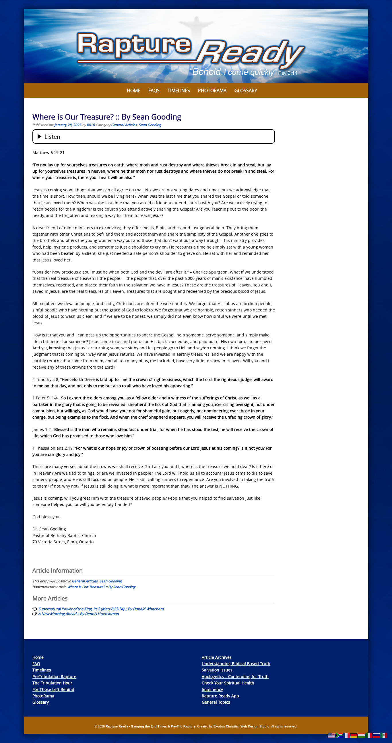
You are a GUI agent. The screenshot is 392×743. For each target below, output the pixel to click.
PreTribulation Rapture (54, 676)
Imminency (212, 689)
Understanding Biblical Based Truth (236, 663)
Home (133, 90)
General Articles (124, 124)
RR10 (91, 124)
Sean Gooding (150, 124)
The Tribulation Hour (52, 683)
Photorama (212, 90)
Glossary (245, 90)
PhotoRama (43, 695)
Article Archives (217, 657)
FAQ (36, 663)
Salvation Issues (217, 670)
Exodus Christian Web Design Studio (241, 726)
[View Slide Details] (196, 46)
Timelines (179, 90)
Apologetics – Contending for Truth (235, 676)
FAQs (154, 90)
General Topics (216, 702)
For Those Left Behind (53, 689)
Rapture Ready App (220, 695)
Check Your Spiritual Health (228, 683)
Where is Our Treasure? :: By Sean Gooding (101, 586)
